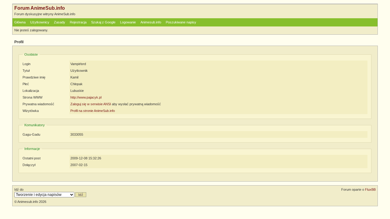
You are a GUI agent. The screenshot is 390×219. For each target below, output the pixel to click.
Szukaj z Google (103, 22)
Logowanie (128, 22)
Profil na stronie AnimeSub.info (92, 111)
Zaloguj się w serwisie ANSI (90, 104)
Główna (20, 22)
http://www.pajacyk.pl (85, 97)
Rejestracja (78, 22)
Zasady (59, 22)
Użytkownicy (39, 22)
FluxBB (370, 189)
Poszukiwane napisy (181, 22)
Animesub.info (150, 22)
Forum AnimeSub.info (39, 8)
